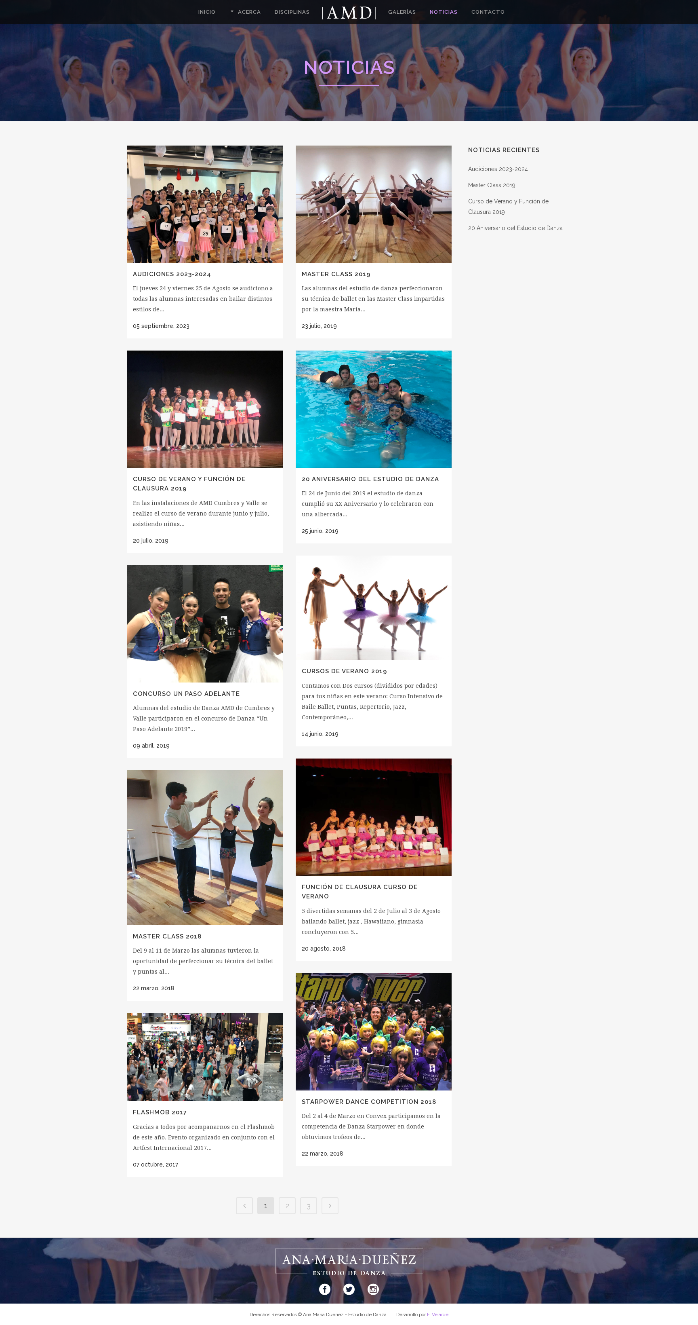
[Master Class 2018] (205, 847)
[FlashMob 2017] (205, 1057)
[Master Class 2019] (374, 204)
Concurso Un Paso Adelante (186, 693)
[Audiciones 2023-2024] (205, 204)
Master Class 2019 (336, 274)
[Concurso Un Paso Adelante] (205, 624)
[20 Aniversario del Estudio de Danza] (374, 409)
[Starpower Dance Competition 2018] (374, 1031)
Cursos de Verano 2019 (344, 671)
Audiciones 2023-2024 (172, 274)
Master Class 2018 (167, 936)
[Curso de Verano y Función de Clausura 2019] (205, 409)
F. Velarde (437, 1314)
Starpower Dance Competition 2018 (369, 1101)
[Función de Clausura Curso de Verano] (374, 817)
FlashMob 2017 (160, 1112)
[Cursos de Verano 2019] (374, 608)
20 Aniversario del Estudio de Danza (370, 479)
